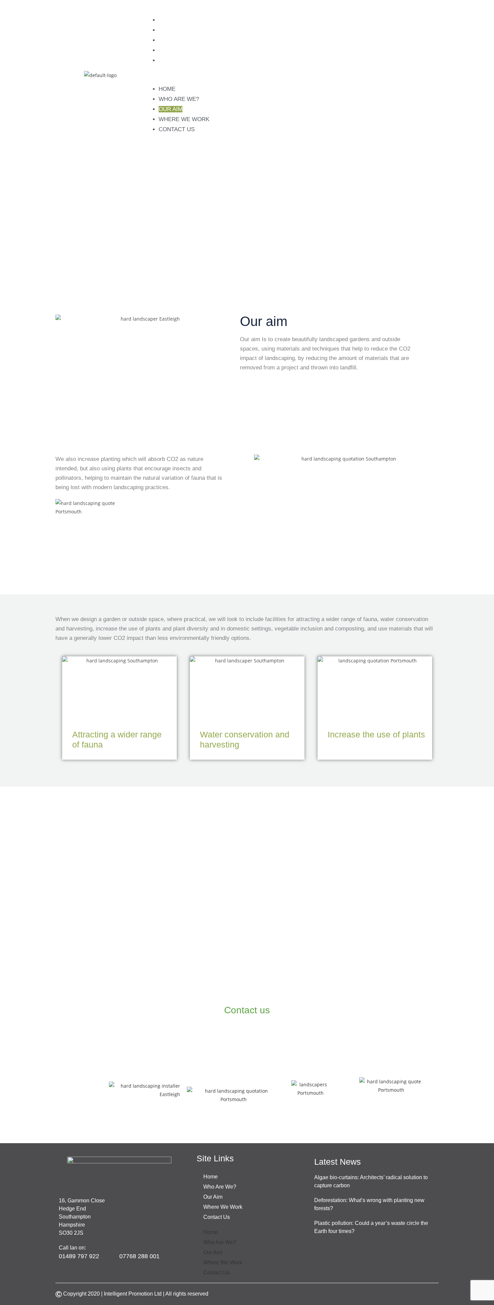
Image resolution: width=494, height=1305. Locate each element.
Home (167, 20)
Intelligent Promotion (129, 1294)
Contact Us (177, 60)
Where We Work (184, 50)
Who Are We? (179, 30)
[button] (295, 75)
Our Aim (170, 40)
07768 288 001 (292, 988)
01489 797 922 (203, 988)
